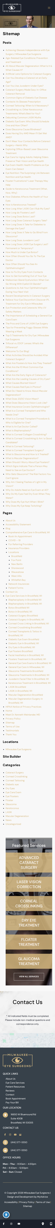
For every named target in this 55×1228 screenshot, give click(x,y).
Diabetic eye (12, 784)
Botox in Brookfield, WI (20, 611)
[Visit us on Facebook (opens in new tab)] (5, 1134)
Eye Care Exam (13, 792)
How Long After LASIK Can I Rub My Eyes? (28, 208)
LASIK (9, 812)
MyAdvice (42, 1196)
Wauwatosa (17, 572)
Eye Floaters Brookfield (20, 651)
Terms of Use (12, 726)
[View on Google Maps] (27, 1040)
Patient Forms (15, 587)
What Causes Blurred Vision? (21, 383)
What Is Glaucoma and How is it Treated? (27, 454)
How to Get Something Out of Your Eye (26, 276)
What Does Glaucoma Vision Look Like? (26, 402)
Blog (8, 528)
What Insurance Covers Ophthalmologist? (28, 406)
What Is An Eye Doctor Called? (22, 426)
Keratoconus (12, 808)
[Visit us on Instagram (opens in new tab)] (10, 1134)
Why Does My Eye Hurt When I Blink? (25, 501)
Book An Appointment (20, 536)
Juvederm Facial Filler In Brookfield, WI (28, 679)
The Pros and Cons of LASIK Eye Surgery (27, 323)
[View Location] (7, 1114)
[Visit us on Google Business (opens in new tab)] (20, 1134)
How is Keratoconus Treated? (21, 204)
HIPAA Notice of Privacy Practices (23, 706)
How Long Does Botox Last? (20, 216)
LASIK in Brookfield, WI (20, 690)
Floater (9, 800)
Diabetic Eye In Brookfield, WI (23, 643)
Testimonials (12, 730)
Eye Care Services (15, 1082)
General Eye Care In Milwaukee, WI (26, 667)
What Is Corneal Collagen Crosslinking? (26, 434)
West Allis (16, 576)
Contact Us (11, 591)
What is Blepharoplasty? (18, 430)
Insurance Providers (18, 548)
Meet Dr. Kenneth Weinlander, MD (23, 714)
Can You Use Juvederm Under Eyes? (25, 85)
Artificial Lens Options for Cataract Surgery (28, 73)
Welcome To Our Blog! (17, 351)
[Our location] (42, 1223)
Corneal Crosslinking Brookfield (24, 627)
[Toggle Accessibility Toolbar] (6, 1214)
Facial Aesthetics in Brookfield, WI (26, 655)
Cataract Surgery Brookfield (23, 615)
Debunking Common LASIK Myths (23, 117)
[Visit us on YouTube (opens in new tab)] (15, 1134)
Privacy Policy (13, 718)
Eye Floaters (12, 796)
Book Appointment (16, 1098)
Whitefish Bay (18, 579)
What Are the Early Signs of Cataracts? (26, 375)
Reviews (10, 1090)
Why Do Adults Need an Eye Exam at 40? (27, 489)
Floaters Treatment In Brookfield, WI (27, 659)
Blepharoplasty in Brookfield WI (24, 599)
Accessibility (11, 1202)
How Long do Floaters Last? (20, 212)
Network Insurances (18, 583)
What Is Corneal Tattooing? (20, 446)
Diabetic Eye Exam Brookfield (23, 639)
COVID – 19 (14, 540)
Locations (13, 552)
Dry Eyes (10, 788)
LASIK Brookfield (17, 686)
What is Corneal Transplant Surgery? (25, 450)
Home (9, 710)
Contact (10, 1094)
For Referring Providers (20, 544)
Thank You (11, 734)
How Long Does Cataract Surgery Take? (26, 220)
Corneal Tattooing (15, 780)
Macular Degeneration (17, 816)
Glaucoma (11, 804)
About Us (10, 520)
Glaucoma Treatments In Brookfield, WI (28, 675)
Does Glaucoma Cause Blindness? (23, 129)
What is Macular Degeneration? (22, 458)
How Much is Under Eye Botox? (22, 252)
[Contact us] (51, 1223)
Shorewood (17, 568)
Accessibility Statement (18, 524)
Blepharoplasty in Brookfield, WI (25, 603)
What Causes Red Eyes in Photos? (23, 386)
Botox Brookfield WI (18, 607)
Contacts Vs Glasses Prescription (23, 101)
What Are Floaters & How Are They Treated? (29, 363)
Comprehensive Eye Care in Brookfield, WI (28, 532)
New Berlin (16, 564)
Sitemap (10, 722)
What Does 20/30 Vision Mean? (22, 398)
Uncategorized (13, 824)
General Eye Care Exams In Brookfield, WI (29, 663)
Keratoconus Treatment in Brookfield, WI (29, 682)
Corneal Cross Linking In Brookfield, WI (28, 623)
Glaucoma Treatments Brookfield (25, 671)
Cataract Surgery (15, 772)
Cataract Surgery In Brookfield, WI (26, 619)
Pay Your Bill (12, 1102)
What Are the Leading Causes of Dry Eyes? (28, 379)
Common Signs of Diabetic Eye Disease (26, 97)
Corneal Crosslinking (16, 776)
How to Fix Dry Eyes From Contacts (24, 272)
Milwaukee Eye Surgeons (18, 749)
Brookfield (16, 556)
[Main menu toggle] (49, 8)
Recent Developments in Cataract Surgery (28, 295)
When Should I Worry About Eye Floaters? (28, 462)
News (8, 820)
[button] (29, 863)
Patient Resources (15, 1086)
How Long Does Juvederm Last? (23, 240)
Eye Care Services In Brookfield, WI (24, 595)
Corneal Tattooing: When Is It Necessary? (27, 105)
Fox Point (16, 560)
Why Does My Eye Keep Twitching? (24, 505)
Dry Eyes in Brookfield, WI (21, 647)
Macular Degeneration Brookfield (25, 694)
